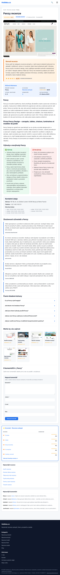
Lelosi (12, 496)
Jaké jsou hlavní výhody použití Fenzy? (16, 311)
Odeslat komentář (11, 418)
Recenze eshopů (11, 9)
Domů (4, 9)
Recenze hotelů (6, 540)
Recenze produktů (6, 535)
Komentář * (8, 382)
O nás (3, 555)
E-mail (6, 404)
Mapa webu (5, 562)
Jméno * (7, 397)
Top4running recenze (8, 478)
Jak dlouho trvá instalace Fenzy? (15, 305)
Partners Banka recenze (9, 472)
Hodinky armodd (9, 454)
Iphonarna (16, 508)
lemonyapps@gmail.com (52, 573)
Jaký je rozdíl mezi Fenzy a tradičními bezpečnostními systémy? (24, 321)
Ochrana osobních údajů (8, 560)
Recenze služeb (6, 545)
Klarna (14, 502)
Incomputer (8, 449)
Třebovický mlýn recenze (9, 475)
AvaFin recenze (7, 469)
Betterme (14, 499)
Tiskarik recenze (7, 484)
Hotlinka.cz (6, 2)
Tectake (7, 435)
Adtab (6, 440)
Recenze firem (5, 542)
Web (6, 411)
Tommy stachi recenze (9, 481)
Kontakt (4, 557)
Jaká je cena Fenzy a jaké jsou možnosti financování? (21, 316)
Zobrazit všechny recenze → (10, 458)
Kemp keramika (9, 444)
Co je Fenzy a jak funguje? (13, 300)
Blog (3, 548)
